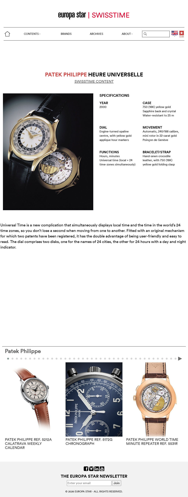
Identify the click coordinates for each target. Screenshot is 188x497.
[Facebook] (86, 468)
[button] (12, 358)
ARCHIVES (96, 34)
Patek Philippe (23, 351)
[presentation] (8, 358)
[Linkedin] (96, 468)
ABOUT (126, 34)
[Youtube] (102, 468)
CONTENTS (31, 34)
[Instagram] (91, 468)
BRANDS (66, 34)
